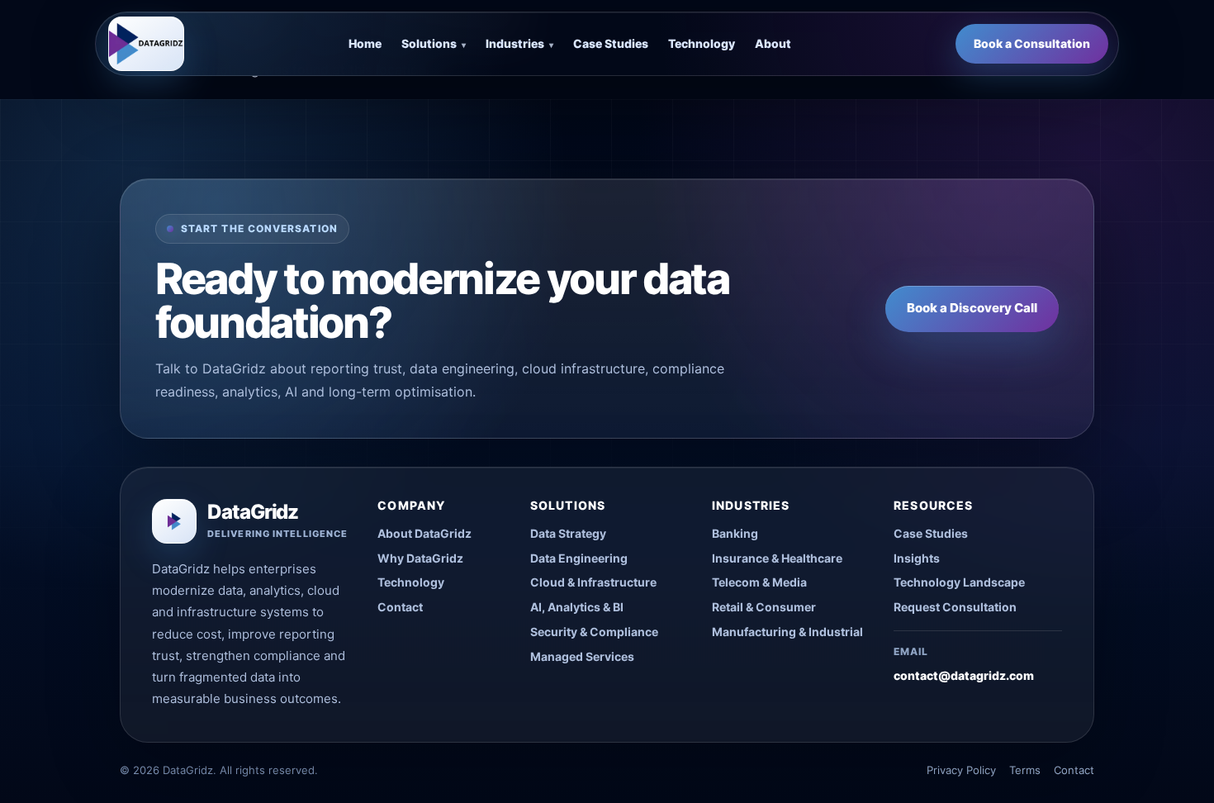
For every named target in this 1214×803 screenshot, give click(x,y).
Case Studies (610, 43)
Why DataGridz (420, 558)
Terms (1025, 770)
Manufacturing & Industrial (787, 632)
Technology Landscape (959, 582)
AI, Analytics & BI (577, 607)
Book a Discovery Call (972, 308)
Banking (735, 533)
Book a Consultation (1032, 43)
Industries (519, 43)
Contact (400, 607)
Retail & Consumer (764, 607)
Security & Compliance (594, 632)
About (773, 43)
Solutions (433, 43)
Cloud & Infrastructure (593, 582)
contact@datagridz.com (964, 675)
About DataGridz (424, 533)
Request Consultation (955, 607)
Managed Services (582, 656)
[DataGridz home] (146, 44)
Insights (917, 558)
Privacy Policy (961, 770)
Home (365, 43)
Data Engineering (579, 558)
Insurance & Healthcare (777, 558)
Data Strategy (568, 533)
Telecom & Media (759, 582)
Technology (701, 43)
